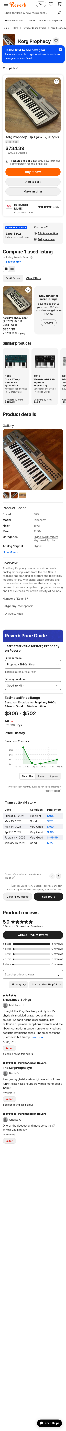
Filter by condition (15, 679)
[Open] (57, 664)
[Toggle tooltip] (17, 68)
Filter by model (13, 657)
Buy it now (33, 172)
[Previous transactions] (52, 876)
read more (37, 1037)
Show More (9, 552)
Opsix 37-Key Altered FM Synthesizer (12, 382)
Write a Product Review (33, 935)
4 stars (7, 948)
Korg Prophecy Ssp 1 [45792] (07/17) (32, 137)
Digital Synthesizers (46, 537)
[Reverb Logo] (17, 4)
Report (10, 1048)
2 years (54, 776)
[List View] (12, 269)
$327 (50, 843)
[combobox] (29, 664)
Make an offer (33, 191)
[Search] (59, 13)
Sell (41, 4)
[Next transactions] (58, 876)
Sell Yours (48, 896)
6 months (27, 776)
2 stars (7, 959)
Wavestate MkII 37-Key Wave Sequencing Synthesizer (44, 382)
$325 (50, 821)
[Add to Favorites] (56, 40)
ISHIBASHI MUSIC (21, 206)
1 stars (7, 964)
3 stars (7, 954)
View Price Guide (17, 896)
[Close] (60, 49)
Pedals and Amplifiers (50, 20)
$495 (50, 816)
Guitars (31, 20)
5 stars (7, 943)
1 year (41, 776)
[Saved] (51, 4)
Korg (36, 513)
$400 (50, 826)
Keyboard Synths (44, 540)
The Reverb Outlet (14, 20)
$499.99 (52, 837)
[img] (45, 206)
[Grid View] (6, 269)
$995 (50, 832)
